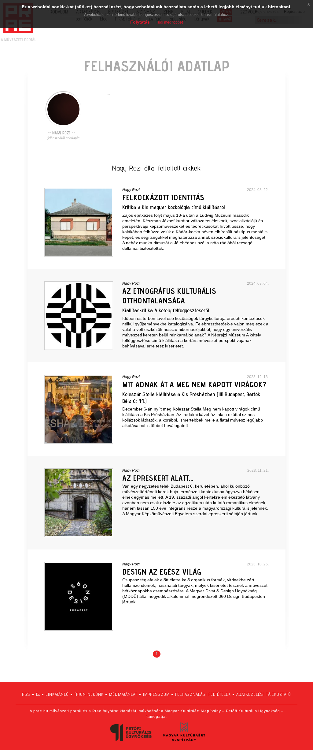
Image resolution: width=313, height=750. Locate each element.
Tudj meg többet (169, 22)
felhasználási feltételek (203, 694)
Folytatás (140, 22)
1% (38, 694)
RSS (26, 694)
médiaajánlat (123, 694)
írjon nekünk (89, 694)
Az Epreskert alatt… (157, 478)
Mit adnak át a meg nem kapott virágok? (194, 384)
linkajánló (57, 694)
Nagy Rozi (131, 190)
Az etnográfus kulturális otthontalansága (169, 295)
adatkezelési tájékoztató (263, 694)
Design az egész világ (161, 571)
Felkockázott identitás (163, 197)
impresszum (156, 694)
